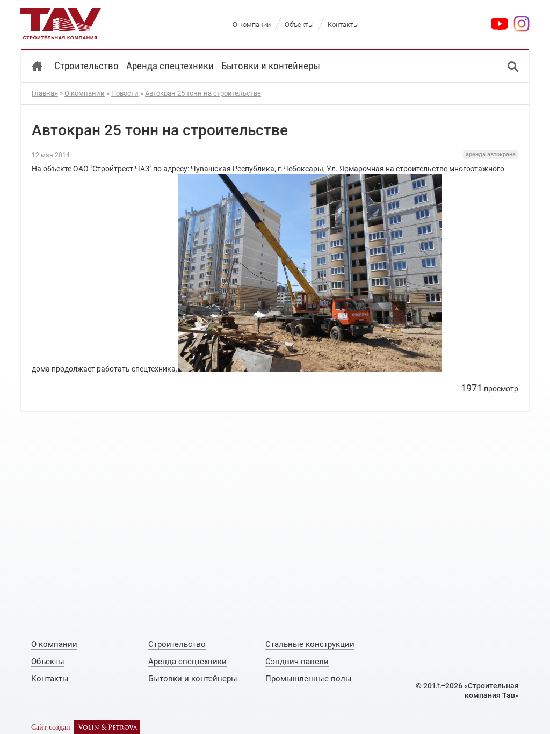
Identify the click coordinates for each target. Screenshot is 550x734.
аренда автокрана (491, 154)
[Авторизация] (439, 685)
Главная (45, 93)
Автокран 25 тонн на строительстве (203, 93)
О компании (84, 93)
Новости (125, 93)
